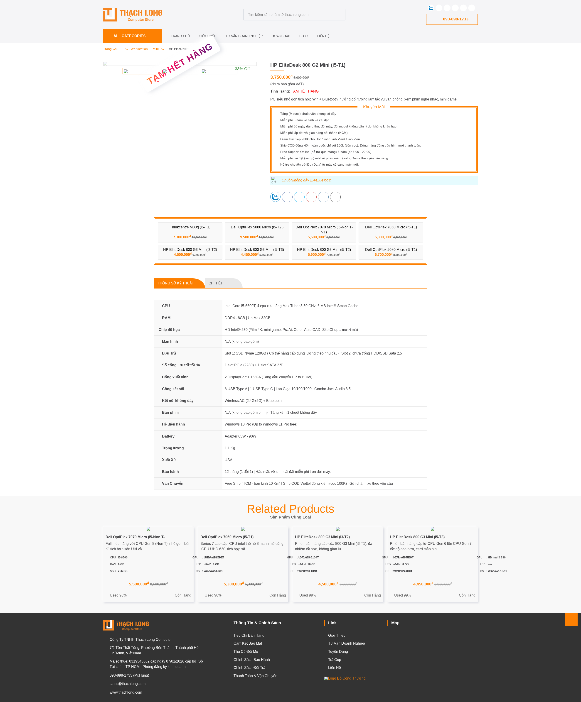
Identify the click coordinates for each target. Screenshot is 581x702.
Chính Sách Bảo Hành (252, 660)
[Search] (339, 14)
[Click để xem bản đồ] (432, 653)
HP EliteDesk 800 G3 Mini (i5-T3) (417, 537)
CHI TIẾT (216, 283)
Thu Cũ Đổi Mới (246, 651)
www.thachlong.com (126, 692)
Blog (303, 36)
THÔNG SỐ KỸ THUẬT (176, 283)
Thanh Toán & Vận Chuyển (255, 676)
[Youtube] (455, 8)
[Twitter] (447, 8)
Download (281, 36)
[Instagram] (463, 8)
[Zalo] (431, 8)
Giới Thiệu (207, 36)
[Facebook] (439, 8)
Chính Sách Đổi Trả (249, 668)
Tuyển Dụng (338, 651)
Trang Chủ (180, 36)
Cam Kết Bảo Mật (248, 643)
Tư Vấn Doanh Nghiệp (244, 36)
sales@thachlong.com (127, 684)
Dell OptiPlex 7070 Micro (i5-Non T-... (136, 537)
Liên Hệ (323, 36)
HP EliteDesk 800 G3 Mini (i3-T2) (322, 537)
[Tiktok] (471, 8)
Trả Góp (334, 660)
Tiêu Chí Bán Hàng (249, 635)
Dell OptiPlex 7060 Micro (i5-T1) (227, 537)
